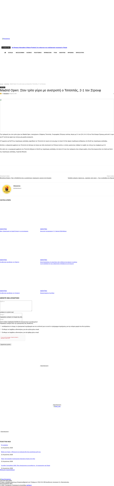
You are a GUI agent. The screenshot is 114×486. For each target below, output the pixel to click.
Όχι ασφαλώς (4, 445)
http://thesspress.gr (17, 188)
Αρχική (1, 84)
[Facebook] (41, 33)
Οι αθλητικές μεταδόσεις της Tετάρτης (10, 293)
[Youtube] (51, 33)
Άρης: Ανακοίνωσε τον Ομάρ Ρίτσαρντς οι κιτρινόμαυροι (14, 231)
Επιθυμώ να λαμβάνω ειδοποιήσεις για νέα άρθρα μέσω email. (20, 332)
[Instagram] (45, 33)
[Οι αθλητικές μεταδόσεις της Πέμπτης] (19, 247)
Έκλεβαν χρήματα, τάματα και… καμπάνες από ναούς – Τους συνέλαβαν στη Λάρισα (91, 178)
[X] (48, 33)
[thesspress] (14, 41)
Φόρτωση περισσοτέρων (7, 470)
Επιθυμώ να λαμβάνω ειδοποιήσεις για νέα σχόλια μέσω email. (20, 329)
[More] (37, 96)
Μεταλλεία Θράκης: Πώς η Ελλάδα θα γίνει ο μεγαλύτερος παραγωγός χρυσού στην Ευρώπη (25, 178)
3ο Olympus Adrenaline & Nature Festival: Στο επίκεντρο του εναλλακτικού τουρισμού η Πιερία (39, 47)
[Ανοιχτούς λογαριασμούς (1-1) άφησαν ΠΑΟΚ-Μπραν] (59, 216)
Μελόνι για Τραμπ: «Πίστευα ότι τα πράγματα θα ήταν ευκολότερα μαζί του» (21, 452)
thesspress (6, 93)
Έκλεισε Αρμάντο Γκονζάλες (47, 293)
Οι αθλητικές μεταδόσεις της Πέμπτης (9, 262)
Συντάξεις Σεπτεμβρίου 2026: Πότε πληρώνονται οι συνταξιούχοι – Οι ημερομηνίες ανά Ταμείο (25, 465)
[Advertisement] (57, 69)
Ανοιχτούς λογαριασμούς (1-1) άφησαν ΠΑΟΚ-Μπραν (53, 231)
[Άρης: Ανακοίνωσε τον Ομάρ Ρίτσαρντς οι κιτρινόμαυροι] (19, 216)
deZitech (29, 485)
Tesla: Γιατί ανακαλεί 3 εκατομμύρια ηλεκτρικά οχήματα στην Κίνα (18, 458)
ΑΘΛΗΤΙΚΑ (6, 84)
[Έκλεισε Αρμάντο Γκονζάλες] (59, 278)
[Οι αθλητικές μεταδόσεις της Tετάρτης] (19, 278)
